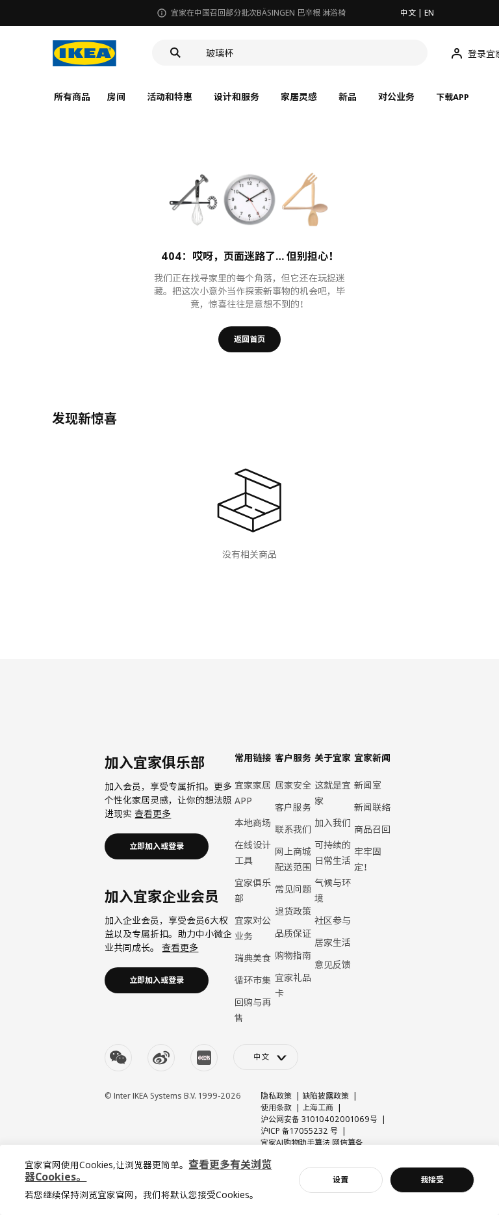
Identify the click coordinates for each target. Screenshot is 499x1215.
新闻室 (367, 785)
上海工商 (317, 1107)
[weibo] (161, 1057)
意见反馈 (332, 964)
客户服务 (293, 807)
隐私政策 (276, 1095)
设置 (340, 1179)
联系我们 (293, 829)
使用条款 (276, 1107)
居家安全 (293, 785)
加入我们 (332, 823)
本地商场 (253, 823)
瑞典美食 (253, 958)
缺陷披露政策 (325, 1095)
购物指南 (293, 955)
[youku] (204, 1057)
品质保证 (293, 933)
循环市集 (253, 980)
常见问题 (293, 889)
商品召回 (372, 829)
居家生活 (332, 942)
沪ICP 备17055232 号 (299, 1130)
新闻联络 (372, 807)
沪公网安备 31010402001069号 (319, 1119)
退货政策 (293, 911)
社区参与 (332, 920)
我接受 (432, 1179)
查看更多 (152, 813)
